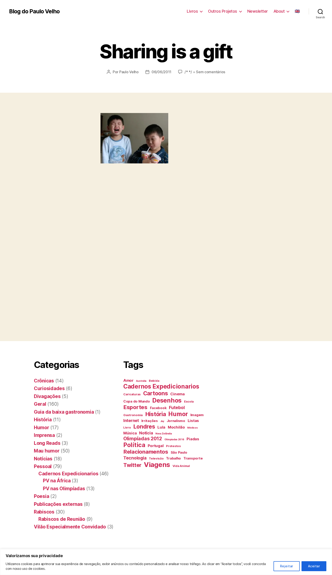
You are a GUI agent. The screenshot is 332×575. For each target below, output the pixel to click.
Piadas (193, 439)
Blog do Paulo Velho (34, 11)
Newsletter (257, 11)
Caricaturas (132, 394)
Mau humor (47, 451)
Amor (128, 380)
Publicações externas (58, 504)
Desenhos (167, 400)
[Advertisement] (82, 179)
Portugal (156, 445)
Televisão (156, 458)
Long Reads (47, 443)
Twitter (132, 465)
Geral (40, 404)
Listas (193, 420)
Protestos (173, 446)
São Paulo (179, 452)
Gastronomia (133, 415)
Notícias (43, 459)
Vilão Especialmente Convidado (70, 527)
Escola (189, 401)
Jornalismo (176, 421)
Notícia (146, 433)
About (279, 11)
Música (130, 433)
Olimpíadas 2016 (174, 439)
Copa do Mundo (136, 401)
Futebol (177, 407)
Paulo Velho (129, 72)
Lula (161, 427)
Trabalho (173, 458)
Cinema (177, 394)
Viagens (157, 465)
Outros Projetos (222, 11)
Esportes (135, 407)
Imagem (197, 415)
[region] (166, 562)
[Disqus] (166, 266)
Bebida (154, 380)
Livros (192, 11)
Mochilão (176, 427)
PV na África (57, 480)
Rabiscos (44, 512)
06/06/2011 (161, 72)
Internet (131, 420)
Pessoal (43, 466)
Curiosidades (49, 388)
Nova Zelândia (163, 433)
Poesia (41, 496)
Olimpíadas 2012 (142, 438)
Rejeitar (286, 566)
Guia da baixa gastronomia (64, 412)
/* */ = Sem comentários (205, 72)
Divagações (47, 396)
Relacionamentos (145, 451)
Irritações (149, 421)
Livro (127, 427)
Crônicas (44, 381)
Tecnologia (134, 458)
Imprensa (44, 435)
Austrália (141, 380)
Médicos (192, 427)
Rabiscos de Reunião (61, 519)
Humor (41, 427)
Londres (144, 426)
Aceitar (314, 566)
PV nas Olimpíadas (64, 488)
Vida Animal (181, 466)
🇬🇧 (297, 11)
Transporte (193, 458)
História (43, 419)
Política (134, 444)
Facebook (158, 408)
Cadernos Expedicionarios (68, 473)
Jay (162, 421)
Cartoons (155, 393)
